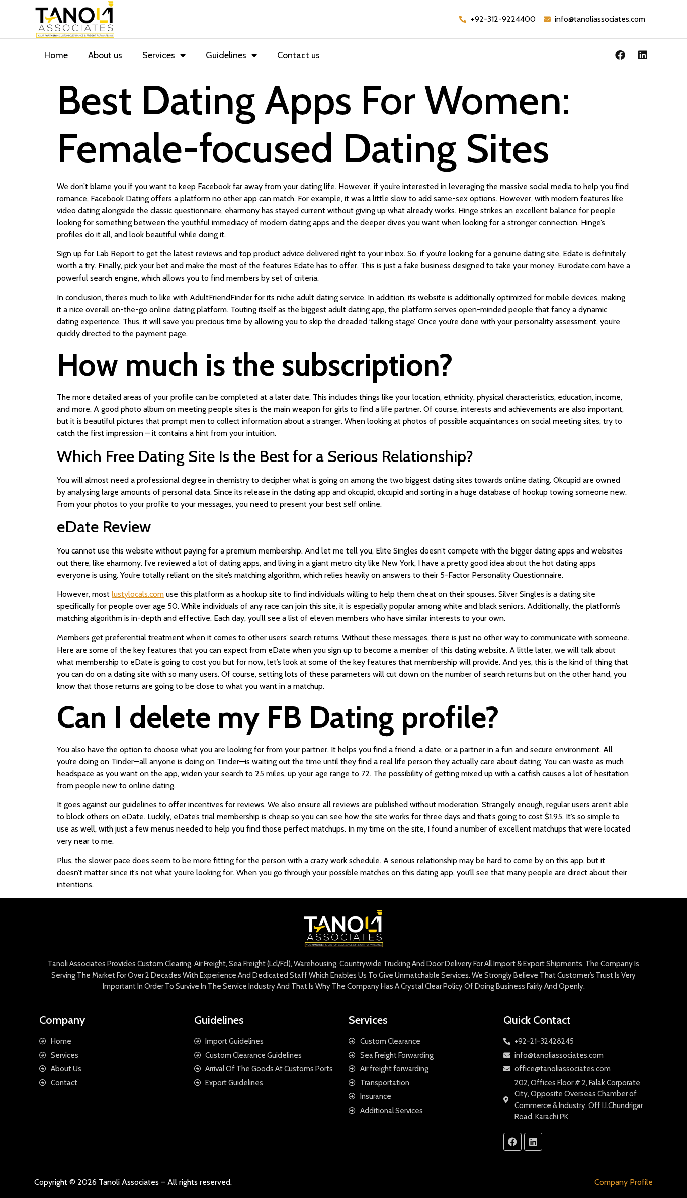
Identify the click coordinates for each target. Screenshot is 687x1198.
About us (105, 55)
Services (158, 55)
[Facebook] (620, 55)
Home (56, 55)
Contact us (298, 55)
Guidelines (226, 55)
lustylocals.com (138, 594)
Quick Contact (537, 1020)
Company (62, 1020)
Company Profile (623, 1182)
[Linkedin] (643, 55)
